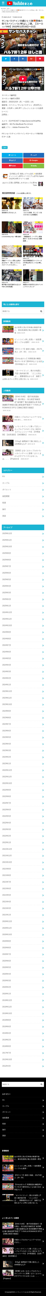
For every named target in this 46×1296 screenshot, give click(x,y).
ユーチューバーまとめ (22, 1292)
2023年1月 (6, 763)
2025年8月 (6, 560)
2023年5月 (6, 737)
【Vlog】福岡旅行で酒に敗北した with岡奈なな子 (28, 442)
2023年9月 (6, 711)
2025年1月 (6, 606)
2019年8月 (6, 1020)
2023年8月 (6, 717)
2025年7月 (6, 566)
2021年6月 (6, 888)
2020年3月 (6, 980)
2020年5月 (6, 967)
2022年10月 (7, 783)
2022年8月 (6, 796)
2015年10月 (7, 1059)
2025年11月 (7, 540)
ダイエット (6, 489)
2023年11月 (7, 698)
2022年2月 (6, 836)
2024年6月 (6, 652)
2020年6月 (6, 961)
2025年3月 (6, 593)
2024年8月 (6, 639)
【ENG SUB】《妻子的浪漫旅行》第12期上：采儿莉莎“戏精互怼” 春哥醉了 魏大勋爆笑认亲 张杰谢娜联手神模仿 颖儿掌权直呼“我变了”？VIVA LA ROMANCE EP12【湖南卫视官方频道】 (21, 403)
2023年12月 (7, 691)
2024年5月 (6, 658)
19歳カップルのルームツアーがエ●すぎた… (28, 418)
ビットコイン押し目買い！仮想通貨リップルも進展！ (28, 340)
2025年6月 (6, 573)
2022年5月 (6, 816)
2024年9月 (6, 632)
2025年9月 (6, 553)
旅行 (5, 147)
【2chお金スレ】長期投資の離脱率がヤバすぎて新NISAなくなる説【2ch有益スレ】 (28, 361)
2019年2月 (6, 1040)
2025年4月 (6, 586)
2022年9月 (6, 790)
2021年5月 (6, 895)
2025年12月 (7, 533)
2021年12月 (7, 849)
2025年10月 (7, 546)
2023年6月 (6, 731)
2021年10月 (7, 862)
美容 (4, 516)
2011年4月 (6, 1066)
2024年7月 (6, 645)
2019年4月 (6, 1033)
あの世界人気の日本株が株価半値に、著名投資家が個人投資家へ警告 (28, 330)
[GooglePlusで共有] (31, 59)
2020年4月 (6, 974)
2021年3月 (6, 908)
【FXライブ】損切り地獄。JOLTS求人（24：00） (28, 350)
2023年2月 (6, 757)
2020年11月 (7, 928)
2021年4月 (6, 902)
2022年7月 (6, 803)
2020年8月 (6, 947)
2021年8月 (6, 875)
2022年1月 (6, 842)
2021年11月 (7, 855)
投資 (4, 503)
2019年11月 (7, 1007)
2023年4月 (6, 744)
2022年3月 (6, 829)
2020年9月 (6, 941)
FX (3, 476)
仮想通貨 (5, 496)
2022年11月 (7, 777)
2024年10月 (7, 625)
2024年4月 (6, 665)
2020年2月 (6, 987)
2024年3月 (6, 671)
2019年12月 (7, 1000)
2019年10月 (7, 1013)
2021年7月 (6, 882)
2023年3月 (6, 750)
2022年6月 (6, 810)
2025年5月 (6, 579)
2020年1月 (6, 994)
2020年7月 (6, 954)
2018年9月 (6, 1046)
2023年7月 (6, 724)
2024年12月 (7, 612)
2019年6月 (6, 1026)
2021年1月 (6, 915)
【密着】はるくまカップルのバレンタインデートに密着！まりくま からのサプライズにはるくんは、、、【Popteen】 (21, 454)
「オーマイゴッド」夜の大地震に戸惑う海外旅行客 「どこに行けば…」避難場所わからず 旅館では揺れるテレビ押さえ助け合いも (21, 375)
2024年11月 (7, 619)
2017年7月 (6, 1053)
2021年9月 (6, 869)
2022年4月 (6, 823)
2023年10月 (7, 704)
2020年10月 (7, 934)
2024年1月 (6, 685)
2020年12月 (7, 921)
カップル (5, 483)
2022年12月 (7, 770)
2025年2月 (6, 599)
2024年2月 (6, 678)
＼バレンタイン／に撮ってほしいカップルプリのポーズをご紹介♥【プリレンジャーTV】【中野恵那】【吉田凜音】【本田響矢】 (21, 430)
